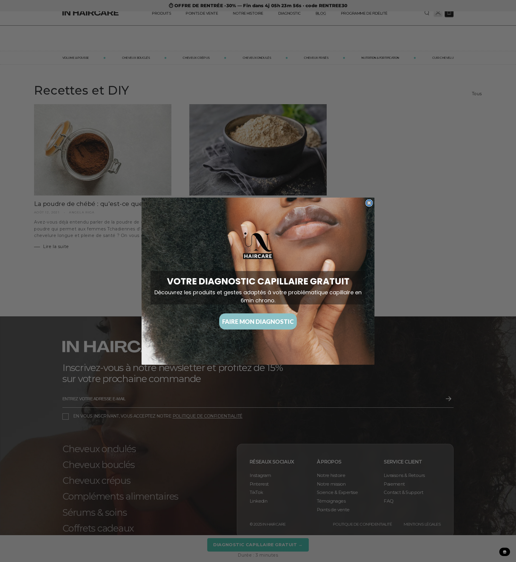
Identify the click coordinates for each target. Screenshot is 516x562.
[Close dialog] (369, 203)
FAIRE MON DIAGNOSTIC (258, 321)
